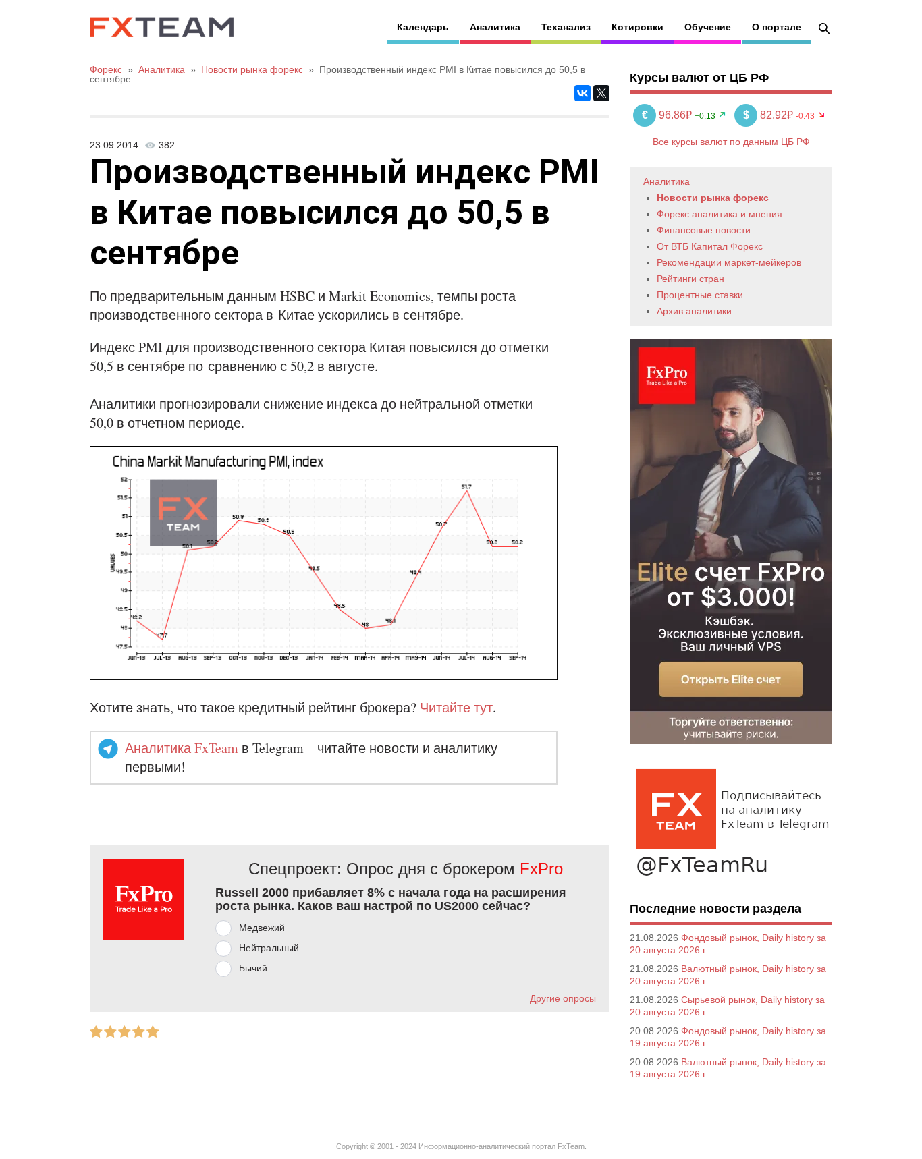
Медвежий (262, 927)
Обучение (707, 27)
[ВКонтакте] (582, 93)
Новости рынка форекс (713, 197)
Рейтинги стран (690, 278)
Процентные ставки (700, 294)
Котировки (637, 27)
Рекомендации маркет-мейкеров (729, 262)
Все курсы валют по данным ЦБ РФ (731, 141)
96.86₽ (668, 115)
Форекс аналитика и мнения (719, 213)
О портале (776, 27)
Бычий (253, 968)
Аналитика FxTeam (181, 748)
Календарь (423, 27)
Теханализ (566, 27)
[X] (601, 93)
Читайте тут (456, 707)
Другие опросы (563, 998)
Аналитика (495, 27)
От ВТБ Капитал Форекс (710, 246)
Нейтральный (269, 947)
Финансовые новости (704, 230)
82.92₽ (769, 115)
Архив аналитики (694, 311)
